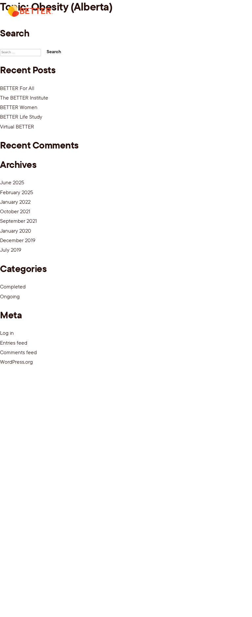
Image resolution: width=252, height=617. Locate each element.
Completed (13, 286)
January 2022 (15, 201)
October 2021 (15, 211)
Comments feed (18, 352)
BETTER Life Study (21, 116)
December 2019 (17, 240)
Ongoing (10, 296)
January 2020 (15, 230)
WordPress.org (16, 361)
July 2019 (10, 249)
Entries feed (13, 342)
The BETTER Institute (24, 97)
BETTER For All (17, 88)
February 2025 (16, 192)
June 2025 (12, 182)
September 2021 (18, 220)
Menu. (233, 13)
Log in (7, 333)
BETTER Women (18, 107)
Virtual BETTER (17, 126)
